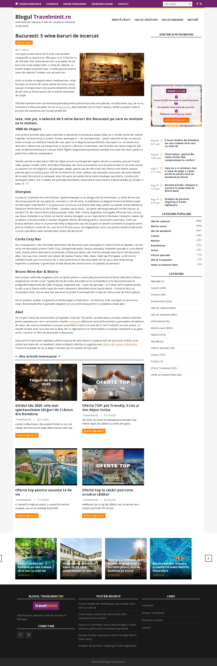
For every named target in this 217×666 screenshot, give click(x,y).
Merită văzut (121, 19)
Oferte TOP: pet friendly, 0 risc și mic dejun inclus (110, 407)
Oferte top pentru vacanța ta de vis (43, 492)
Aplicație (155, 281)
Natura (155, 240)
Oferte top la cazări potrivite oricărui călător (107, 492)
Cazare (155, 235)
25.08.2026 (70, 575)
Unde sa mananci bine (164, 264)
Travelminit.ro (23, 419)
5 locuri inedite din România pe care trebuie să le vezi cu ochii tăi (182, 143)
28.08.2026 (25, 575)
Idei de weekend (172, 19)
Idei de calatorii (160, 221)
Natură (193, 19)
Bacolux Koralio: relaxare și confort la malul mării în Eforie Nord (181, 187)
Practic (155, 361)
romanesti (74, 321)
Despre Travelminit (75, 3)
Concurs (155, 294)
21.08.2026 (115, 575)
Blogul (43, 16)
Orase (154, 250)
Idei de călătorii (146, 19)
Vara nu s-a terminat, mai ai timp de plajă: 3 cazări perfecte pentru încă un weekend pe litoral (180, 172)
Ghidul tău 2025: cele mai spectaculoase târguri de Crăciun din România (44, 409)
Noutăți (155, 341)
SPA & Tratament (161, 259)
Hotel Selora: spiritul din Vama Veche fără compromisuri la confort (180, 157)
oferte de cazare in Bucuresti (120, 344)
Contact (123, 3)
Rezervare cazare (102, 3)
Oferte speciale (160, 255)
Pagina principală (30, 3)
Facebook (52, 3)
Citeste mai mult (27, 435)
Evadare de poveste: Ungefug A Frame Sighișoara (177, 201)
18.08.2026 (160, 575)
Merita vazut (24, 42)
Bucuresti (64, 107)
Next (208, 558)
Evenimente (158, 245)
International (158, 321)
